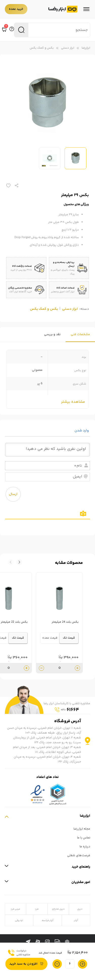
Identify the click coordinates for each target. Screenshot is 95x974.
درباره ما (85, 846)
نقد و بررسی (52, 334)
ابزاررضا (86, 48)
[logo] (63, 9)
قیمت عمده (50, 638)
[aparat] (37, 942)
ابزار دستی (67, 48)
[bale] (57, 942)
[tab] (80, 334)
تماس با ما (83, 837)
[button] (11, 562)
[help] (11, 30)
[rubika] (67, 942)
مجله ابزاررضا (81, 829)
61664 (70, 710)
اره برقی (19, 920)
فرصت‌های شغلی (78, 855)
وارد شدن (82, 430)
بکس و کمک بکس (42, 48)
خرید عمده (16, 9)
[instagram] (47, 942)
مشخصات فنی (80, 334)
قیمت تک (69, 638)
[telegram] (28, 942)
